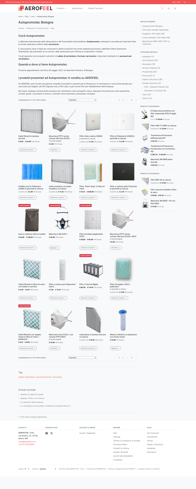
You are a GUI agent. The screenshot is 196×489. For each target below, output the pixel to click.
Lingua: (21, 469)
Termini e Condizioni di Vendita (126, 441)
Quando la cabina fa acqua (31, 394)
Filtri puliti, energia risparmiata (155, 30)
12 (131, 100)
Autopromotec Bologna (152, 26)
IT (190, 2)
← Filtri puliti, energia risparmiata (32, 417)
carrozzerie (40, 377)
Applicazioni (77, 8)
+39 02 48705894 (26, 444)
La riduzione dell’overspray (31, 402)
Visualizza (53, 150)
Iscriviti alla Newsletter (123, 456)
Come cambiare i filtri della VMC (156, 37)
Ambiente (146, 56)
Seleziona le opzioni (26, 150)
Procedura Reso (120, 444)
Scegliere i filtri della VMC (153, 34)
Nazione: (35, 469)
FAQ (115, 433)
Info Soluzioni (148, 60)
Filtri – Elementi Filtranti (154, 87)
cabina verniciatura (26, 377)
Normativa (146, 64)
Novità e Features (149, 68)
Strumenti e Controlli (153, 90)
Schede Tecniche (95, 8)
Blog (26, 16)
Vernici (145, 98)
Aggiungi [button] (53, 248)
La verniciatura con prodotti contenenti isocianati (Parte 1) (45, 406)
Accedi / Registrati (87, 433)
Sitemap (116, 437)
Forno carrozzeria (54, 377)
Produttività (147, 72)
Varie (33, 16)
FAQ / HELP (176, 2)
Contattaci (117, 460)
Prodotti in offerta (121, 448)
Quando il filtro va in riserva (32, 398)
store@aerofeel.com (27, 441)
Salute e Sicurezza (150, 79)
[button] (162, 8)
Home (20, 16)
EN (185, 2)
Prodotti (60, 8)
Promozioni (147, 75)
